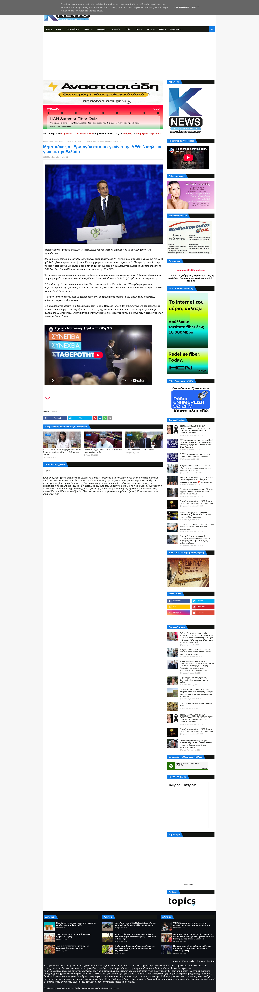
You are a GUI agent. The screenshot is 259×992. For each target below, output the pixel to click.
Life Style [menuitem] (150, 29)
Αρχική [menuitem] (49, 29)
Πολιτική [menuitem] (88, 29)
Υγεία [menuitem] (127, 29)
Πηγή (47, 398)
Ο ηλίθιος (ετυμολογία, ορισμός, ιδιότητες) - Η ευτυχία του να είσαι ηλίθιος (194, 680)
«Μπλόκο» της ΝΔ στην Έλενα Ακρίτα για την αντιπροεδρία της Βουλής (103, 451)
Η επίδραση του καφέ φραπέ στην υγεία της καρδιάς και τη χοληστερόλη (76, 924)
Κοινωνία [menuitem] (116, 29)
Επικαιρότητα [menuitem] (73, 29)
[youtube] (203, 612)
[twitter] (203, 601)
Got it (195, 7)
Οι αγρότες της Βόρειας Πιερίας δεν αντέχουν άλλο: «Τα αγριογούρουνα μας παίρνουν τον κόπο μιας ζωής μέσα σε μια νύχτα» (196, 692)
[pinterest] (203, 607)
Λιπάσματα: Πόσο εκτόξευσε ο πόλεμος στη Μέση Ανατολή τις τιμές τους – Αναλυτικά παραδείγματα (135, 948)
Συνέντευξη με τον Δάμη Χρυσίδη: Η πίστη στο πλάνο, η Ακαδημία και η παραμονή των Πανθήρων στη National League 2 (193, 936)
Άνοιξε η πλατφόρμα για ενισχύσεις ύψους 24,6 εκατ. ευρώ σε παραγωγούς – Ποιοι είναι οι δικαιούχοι (135, 936)
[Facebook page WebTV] (203, 618)
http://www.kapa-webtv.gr (110, 988)
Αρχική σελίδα (48, 141)
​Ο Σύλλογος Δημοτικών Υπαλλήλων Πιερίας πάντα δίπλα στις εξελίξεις (195, 455)
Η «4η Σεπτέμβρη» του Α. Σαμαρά (139, 450)
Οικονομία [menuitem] (101, 29)
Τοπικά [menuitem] (139, 29)
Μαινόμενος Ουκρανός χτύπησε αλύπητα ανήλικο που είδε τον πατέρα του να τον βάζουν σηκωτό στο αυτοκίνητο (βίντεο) (196, 743)
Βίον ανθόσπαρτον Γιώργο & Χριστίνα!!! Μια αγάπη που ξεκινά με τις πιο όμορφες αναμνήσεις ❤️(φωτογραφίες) (196, 479)
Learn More (181, 7)
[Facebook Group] (178, 618)
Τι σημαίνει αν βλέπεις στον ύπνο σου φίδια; (196, 704)
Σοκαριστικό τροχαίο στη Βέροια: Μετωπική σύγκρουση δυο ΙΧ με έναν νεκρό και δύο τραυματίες (195, 514)
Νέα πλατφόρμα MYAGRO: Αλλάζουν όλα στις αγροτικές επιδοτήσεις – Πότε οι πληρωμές (135, 924)
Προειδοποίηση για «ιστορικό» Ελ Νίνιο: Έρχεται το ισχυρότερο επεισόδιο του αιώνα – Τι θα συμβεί (196, 491)
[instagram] (178, 612)
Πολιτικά (58, 141)
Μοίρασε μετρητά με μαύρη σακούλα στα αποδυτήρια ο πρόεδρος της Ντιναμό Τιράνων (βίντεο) (192, 948)
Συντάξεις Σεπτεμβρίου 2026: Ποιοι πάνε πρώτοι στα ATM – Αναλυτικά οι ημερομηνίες (197, 526)
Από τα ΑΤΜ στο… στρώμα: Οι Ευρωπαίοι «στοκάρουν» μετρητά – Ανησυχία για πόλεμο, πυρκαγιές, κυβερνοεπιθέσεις (195, 539)
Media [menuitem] (161, 29)
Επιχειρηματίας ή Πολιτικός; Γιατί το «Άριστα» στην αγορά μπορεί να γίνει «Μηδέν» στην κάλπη (195, 467)
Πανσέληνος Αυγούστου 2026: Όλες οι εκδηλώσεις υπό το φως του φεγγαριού (196, 502)
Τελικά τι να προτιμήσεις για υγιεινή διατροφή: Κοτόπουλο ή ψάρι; (72, 947)
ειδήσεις (127, 133)
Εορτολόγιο (188, 885)
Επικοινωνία (188, 961)
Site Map (201, 961)
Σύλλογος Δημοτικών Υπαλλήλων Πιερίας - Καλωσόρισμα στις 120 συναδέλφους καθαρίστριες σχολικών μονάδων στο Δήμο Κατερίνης (197, 443)
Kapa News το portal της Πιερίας (69, 988)
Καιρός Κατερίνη (182, 785)
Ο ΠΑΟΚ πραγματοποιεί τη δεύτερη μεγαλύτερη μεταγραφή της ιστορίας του (191, 924)
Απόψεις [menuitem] (59, 29)
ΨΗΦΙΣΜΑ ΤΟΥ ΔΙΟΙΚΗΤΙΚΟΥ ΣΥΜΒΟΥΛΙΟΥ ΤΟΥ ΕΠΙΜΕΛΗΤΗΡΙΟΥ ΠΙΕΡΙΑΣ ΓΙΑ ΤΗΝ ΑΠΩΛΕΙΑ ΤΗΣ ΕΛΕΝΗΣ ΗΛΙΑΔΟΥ (196, 429)
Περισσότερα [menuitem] (175, 29)
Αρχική (176, 961)
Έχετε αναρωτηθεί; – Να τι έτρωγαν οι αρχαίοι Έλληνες (73, 935)
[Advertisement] (129, 53)
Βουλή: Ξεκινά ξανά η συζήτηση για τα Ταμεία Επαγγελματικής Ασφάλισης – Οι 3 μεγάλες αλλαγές (62, 452)
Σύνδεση (211, 961)
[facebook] (178, 601)
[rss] (178, 607)
